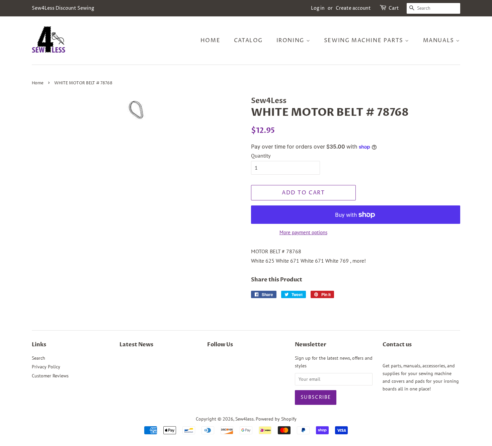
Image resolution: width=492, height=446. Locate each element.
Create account (353, 8)
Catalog (248, 40)
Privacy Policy (46, 367)
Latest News (136, 344)
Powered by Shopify (276, 419)
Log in (318, 8)
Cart (394, 8)
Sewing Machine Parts (364, 40)
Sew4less (244, 419)
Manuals (439, 40)
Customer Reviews (50, 376)
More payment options (303, 232)
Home (210, 40)
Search (38, 358)
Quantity (260, 155)
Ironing (291, 40)
